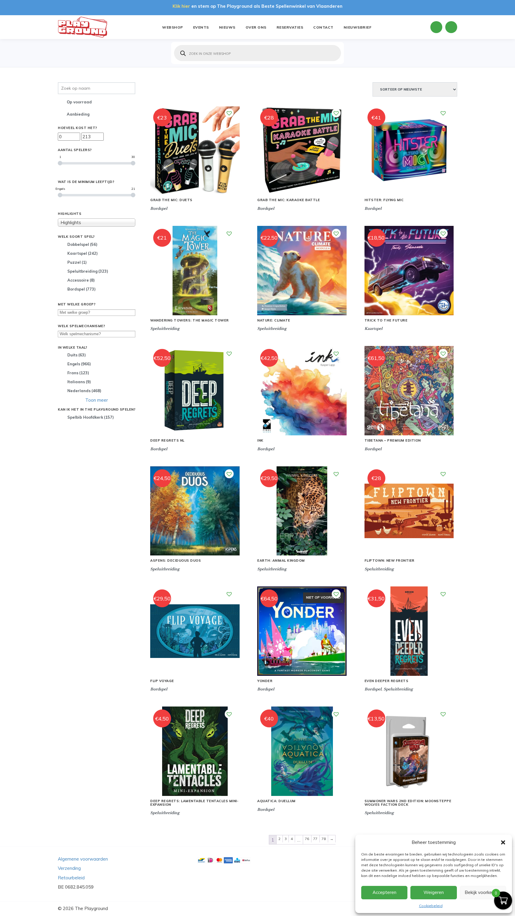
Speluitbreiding (87, 271)
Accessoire (81, 280)
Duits (76, 355)
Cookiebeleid (431, 905)
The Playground (91, 908)
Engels (79, 363)
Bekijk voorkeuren (483, 892)
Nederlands (84, 390)
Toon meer (96, 400)
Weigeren (434, 892)
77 (315, 838)
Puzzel (77, 262)
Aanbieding (78, 114)
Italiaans (79, 381)
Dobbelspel (82, 244)
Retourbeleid (71, 878)
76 (307, 838)
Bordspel (81, 289)
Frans (78, 372)
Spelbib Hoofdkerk (90, 417)
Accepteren (384, 892)
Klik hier (181, 6)
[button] (503, 842)
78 (324, 838)
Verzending (69, 868)
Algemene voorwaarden (83, 859)
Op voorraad (79, 102)
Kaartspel (82, 253)
